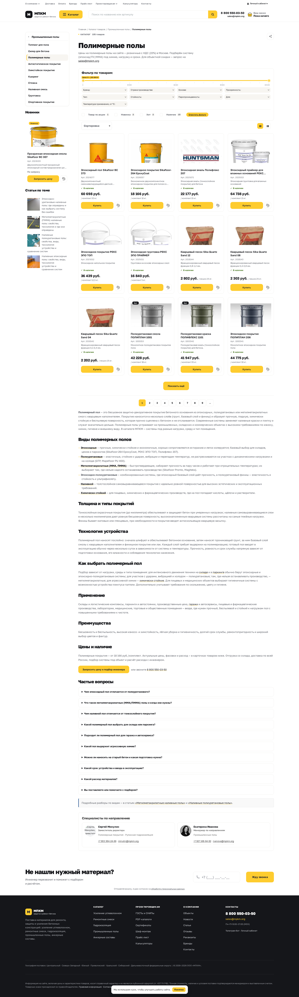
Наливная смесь (37, 89)
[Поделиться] (270, 36)
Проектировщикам (105, 3)
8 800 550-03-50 (232, 13)
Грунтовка (34, 95)
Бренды (73, 3)
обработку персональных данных (168, 889)
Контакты (146, 3)
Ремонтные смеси (103, 919)
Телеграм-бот (232, 930)
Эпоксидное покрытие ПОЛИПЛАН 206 (244, 335)
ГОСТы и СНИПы (145, 913)
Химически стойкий (93, 492)
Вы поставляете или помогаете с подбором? (110, 789)
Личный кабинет (258, 3)
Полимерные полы (39, 57)
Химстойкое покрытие (41, 70)
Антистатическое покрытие (44, 63)
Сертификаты (143, 925)
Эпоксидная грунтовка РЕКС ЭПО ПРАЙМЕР (149, 253)
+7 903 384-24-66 (107, 841)
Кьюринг (33, 76)
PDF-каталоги (144, 919)
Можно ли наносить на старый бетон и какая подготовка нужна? (123, 757)
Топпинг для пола (38, 44)
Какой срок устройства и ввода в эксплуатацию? (114, 768)
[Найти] (212, 14)
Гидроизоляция (102, 925)
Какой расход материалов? (100, 779)
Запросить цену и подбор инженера (104, 669)
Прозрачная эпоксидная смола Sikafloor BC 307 (47, 155)
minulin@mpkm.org (128, 841)
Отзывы (187, 931)
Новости (188, 919)
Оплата (62, 3)
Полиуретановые (91, 456)
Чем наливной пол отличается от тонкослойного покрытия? (120, 713)
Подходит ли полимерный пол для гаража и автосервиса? (119, 735)
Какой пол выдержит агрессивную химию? (110, 746)
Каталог (98, 907)
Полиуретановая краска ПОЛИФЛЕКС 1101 (196, 335)
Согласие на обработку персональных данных (126, 987)
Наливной (87, 483)
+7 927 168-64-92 (202, 841)
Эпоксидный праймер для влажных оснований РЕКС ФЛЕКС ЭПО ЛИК (246, 173)
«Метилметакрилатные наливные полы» (160, 802)
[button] (63, 178)
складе (203, 572)
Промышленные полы (45, 36)
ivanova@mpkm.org (223, 841)
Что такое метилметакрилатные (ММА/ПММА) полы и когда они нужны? (128, 702)
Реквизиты (189, 937)
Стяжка (32, 82)
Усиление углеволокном (107, 913)
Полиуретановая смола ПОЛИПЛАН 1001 (145, 335)
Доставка (50, 3)
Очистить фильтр (197, 114)
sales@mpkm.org (235, 16)
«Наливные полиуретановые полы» (210, 802)
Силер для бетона (38, 51)
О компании (31, 3)
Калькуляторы (130, 3)
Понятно (179, 989)
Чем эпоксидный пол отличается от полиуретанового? (117, 691)
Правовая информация (90, 987)
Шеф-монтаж (143, 931)
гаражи (193, 604)
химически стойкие (152, 580)
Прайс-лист (86, 3)
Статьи (187, 925)
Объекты (188, 913)
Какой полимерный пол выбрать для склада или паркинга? (119, 724)
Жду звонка (260, 877)
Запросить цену (43, 178)
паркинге (218, 572)
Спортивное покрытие (41, 102)
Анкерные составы (104, 937)
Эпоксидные (89, 447)
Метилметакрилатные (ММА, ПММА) (104, 465)
